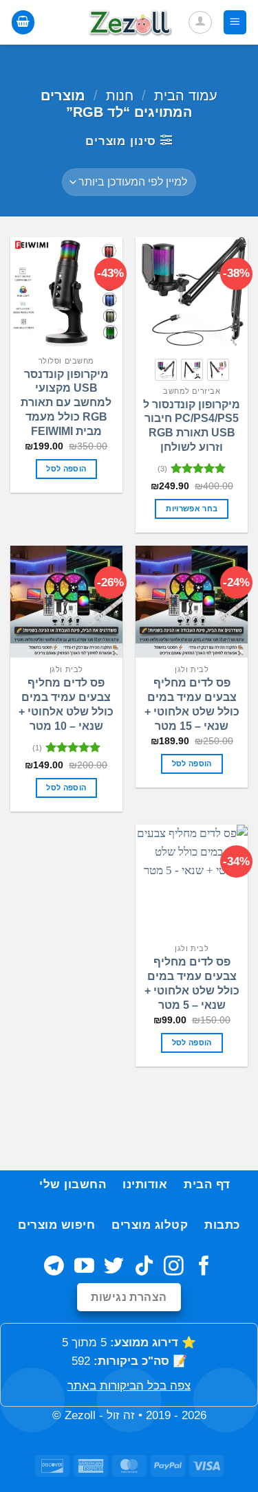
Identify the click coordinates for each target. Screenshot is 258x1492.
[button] (235, 22)
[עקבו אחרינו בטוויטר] (114, 1267)
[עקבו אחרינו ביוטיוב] (84, 1267)
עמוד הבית (185, 95)
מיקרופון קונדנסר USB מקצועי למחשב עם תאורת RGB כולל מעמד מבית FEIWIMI (66, 402)
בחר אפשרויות (191, 508)
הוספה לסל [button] (66, 469)
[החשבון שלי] (200, 22)
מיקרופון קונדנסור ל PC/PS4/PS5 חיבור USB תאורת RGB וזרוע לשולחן (191, 426)
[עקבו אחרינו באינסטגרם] (174, 1267)
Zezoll (80, 1415)
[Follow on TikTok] (144, 1267)
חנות (119, 95)
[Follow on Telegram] (54, 1267)
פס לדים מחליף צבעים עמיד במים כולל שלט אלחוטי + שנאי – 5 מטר (191, 983)
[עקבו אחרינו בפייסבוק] (204, 1267)
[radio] (218, 369)
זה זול (121, 1415)
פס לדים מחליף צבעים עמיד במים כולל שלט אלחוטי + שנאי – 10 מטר (66, 704)
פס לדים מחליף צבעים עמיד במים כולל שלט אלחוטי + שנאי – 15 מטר (191, 704)
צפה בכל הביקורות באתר (129, 1385)
